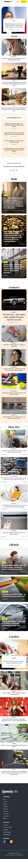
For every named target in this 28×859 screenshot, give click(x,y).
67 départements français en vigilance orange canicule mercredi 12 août (14, 451)
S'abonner (23, 1)
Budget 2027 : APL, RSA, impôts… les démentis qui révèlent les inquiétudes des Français (14, 125)
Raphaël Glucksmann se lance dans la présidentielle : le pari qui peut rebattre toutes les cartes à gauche (14, 25)
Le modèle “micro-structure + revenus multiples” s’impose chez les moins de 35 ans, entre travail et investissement (14, 773)
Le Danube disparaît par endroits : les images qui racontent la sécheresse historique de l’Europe (14, 150)
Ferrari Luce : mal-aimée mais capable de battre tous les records (14, 317)
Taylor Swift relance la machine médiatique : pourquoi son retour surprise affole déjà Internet (14, 719)
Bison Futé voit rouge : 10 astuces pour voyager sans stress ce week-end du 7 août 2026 (14, 478)
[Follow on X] (14, 170)
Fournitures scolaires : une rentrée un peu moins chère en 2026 (14, 141)
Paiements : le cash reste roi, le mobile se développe (14, 345)
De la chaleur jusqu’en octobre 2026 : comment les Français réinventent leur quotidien (14, 505)
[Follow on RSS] (16, 170)
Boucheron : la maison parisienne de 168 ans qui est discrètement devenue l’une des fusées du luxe (14, 109)
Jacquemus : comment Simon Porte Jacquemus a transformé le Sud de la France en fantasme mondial (14, 268)
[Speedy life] (8, 1)
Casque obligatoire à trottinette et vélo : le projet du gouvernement (14, 417)
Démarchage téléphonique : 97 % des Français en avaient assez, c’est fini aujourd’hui (14, 567)
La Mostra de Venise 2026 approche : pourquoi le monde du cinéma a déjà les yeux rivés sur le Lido (14, 84)
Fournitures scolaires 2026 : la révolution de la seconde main (13, 595)
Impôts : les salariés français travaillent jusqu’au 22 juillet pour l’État (14, 662)
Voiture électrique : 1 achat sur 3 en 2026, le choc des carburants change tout (14, 623)
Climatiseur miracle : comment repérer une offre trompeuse (14, 533)
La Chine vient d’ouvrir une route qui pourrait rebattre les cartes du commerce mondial (14, 133)
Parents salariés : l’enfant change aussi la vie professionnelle (14, 693)
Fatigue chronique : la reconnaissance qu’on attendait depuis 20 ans (14, 59)
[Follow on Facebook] (11, 170)
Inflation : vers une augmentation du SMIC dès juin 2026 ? (14, 745)
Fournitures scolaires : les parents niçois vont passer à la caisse (14, 393)
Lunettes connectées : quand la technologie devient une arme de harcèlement (14, 369)
